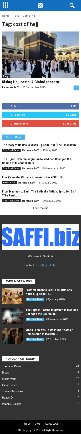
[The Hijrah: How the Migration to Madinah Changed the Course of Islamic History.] (12, 316)
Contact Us (52, 423)
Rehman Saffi (10, 87)
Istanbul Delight (11, 403)
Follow (71, 114)
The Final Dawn (11, 150)
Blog (37, 423)
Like (73, 106)
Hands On (8, 397)
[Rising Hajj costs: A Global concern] (40, 54)
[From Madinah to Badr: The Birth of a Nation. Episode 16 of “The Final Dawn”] (12, 296)
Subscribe (69, 123)
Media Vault (9, 182)
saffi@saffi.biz (48, 265)
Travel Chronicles (12, 391)
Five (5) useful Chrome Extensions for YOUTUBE (32, 177)
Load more (39, 208)
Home (5, 16)
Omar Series (9, 385)
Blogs (6, 76)
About (26, 423)
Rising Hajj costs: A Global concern (30, 81)
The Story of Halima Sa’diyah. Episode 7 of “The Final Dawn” (39, 145)
